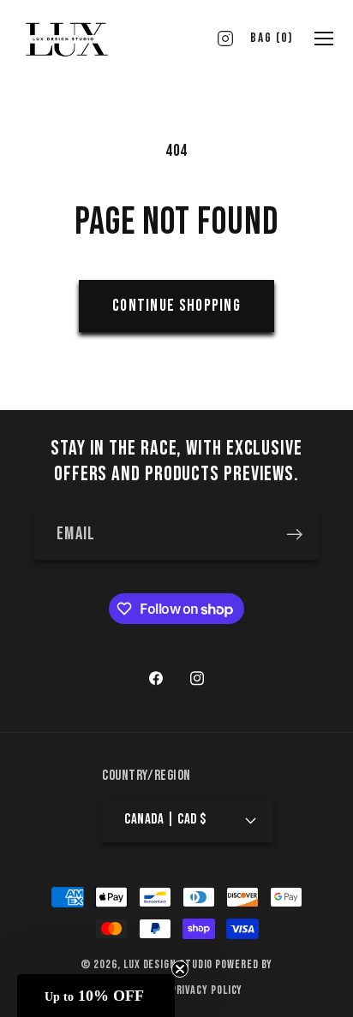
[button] (96, 995)
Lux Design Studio (167, 964)
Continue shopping (176, 305)
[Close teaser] (179, 969)
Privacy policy (207, 990)
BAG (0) (272, 38)
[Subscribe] (294, 534)
